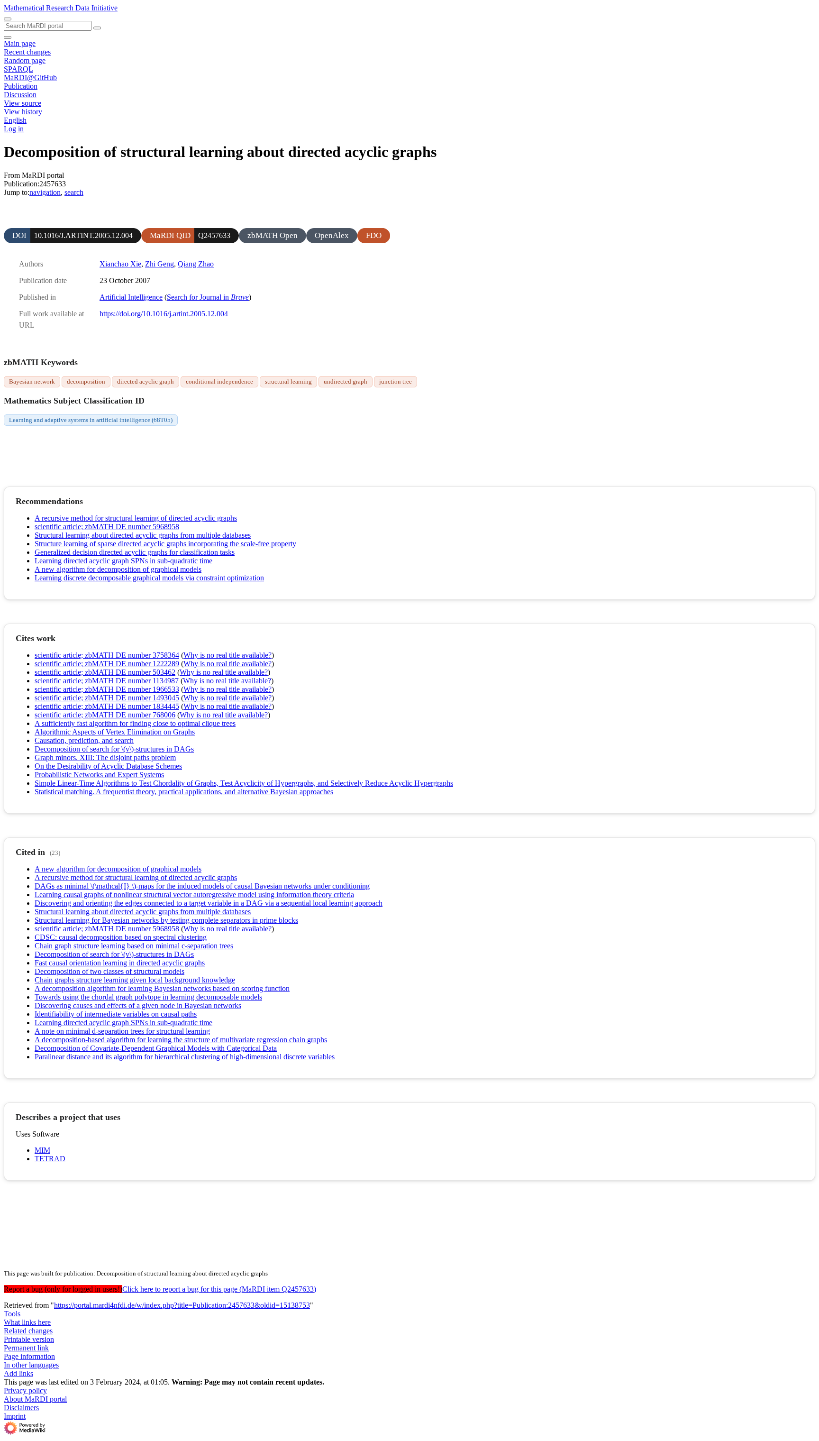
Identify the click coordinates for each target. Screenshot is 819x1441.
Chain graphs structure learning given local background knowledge (135, 980)
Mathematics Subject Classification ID (74, 400)
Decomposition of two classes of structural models (109, 971)
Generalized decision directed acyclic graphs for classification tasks (135, 552)
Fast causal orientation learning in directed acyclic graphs (120, 963)
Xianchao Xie (120, 264)
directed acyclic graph (145, 381)
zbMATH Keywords (41, 362)
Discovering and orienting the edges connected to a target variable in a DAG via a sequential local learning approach (208, 903)
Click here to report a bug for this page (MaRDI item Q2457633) (219, 1289)
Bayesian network (32, 381)
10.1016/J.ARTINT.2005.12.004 (83, 235)
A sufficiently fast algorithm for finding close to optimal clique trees (135, 723)
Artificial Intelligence (131, 297)
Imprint (15, 1416)
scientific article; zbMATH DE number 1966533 (107, 689)
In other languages (31, 1365)
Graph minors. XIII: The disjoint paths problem (105, 757)
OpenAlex (332, 235)
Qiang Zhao (196, 264)
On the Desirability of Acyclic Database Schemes (108, 766)
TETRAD (50, 1159)
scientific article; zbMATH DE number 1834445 (107, 706)
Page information (29, 1356)
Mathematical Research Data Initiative (61, 8)
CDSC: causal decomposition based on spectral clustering (121, 937)
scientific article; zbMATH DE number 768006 (105, 715)
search (73, 192)
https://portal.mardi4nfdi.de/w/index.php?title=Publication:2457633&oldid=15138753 (182, 1305)
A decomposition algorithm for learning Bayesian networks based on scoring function (162, 988)
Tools (12, 1314)
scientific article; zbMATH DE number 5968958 (107, 527)
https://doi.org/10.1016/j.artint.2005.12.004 (164, 314)
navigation (45, 192)
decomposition (86, 381)
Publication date (43, 280)
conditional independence (219, 381)
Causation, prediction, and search (84, 740)
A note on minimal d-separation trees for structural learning (122, 1031)
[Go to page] (97, 28)
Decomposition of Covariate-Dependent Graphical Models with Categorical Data (156, 1048)
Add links (18, 1373)
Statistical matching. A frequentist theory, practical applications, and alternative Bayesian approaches (184, 792)
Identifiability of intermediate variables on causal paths (116, 1014)
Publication (20, 86)
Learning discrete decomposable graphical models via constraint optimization (149, 578)
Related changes (28, 1331)
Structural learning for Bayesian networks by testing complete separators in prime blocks (166, 920)
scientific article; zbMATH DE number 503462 (105, 672)
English (15, 120)
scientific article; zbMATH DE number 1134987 (107, 681)
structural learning (288, 381)
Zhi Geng (159, 264)
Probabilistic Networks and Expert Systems (99, 775)
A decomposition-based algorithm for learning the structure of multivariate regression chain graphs (181, 1040)
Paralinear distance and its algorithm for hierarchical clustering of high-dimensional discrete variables (185, 1057)
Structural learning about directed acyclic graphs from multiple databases (143, 535)
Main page (20, 43)
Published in (37, 297)
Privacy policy (25, 1390)
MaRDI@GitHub (30, 77)
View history (23, 112)
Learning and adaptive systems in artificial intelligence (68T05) (91, 419)
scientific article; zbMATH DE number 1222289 (107, 664)
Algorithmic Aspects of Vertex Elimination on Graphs (115, 732)
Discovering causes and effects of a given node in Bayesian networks (138, 1005)
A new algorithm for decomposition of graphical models (118, 569)
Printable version (29, 1339)
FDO (374, 235)
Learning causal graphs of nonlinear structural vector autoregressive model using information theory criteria (194, 894)
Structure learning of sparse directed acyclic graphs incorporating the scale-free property (165, 544)
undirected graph (345, 381)
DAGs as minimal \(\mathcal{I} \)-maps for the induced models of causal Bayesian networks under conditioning (202, 886)
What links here (27, 1322)
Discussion (20, 95)
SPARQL (18, 69)
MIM (42, 1150)
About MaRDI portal (35, 1399)
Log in (14, 129)
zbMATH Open (272, 235)
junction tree (395, 381)
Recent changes (27, 52)
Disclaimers (21, 1408)
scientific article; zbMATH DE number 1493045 (107, 698)
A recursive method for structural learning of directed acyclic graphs (136, 518)
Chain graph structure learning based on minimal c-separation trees (134, 946)
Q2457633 (214, 235)
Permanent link (26, 1348)
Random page (25, 60)
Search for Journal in (208, 297)
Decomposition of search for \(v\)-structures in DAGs (114, 749)
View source (22, 103)
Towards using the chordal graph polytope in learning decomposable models (148, 997)
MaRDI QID (170, 235)
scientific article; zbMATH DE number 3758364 (107, 655)
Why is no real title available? (227, 655)
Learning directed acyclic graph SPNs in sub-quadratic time (123, 561)
